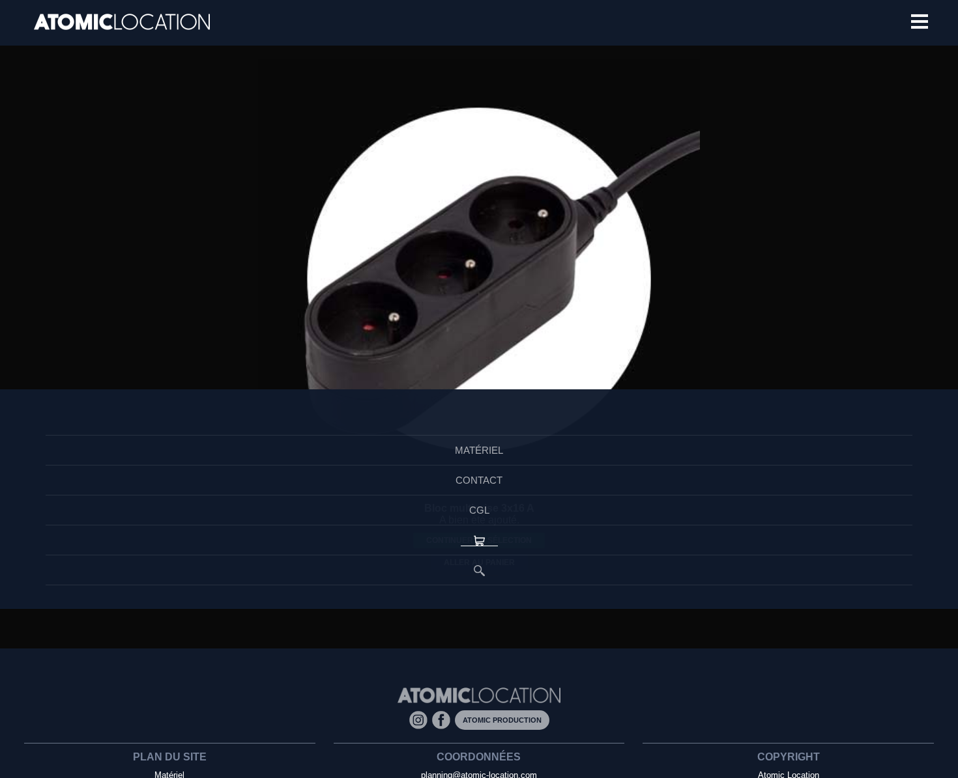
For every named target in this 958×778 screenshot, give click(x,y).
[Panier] (479, 551)
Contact (479, 484)
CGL (479, 517)
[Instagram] (420, 719)
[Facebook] (443, 719)
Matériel (479, 451)
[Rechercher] (479, 584)
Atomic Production (502, 720)
